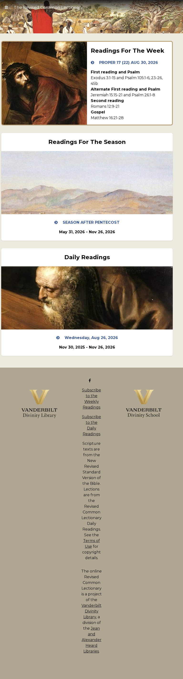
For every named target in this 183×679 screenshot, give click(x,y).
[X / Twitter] (94, 380)
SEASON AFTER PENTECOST (90, 222)
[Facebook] (90, 380)
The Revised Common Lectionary (48, 7)
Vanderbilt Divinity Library (91, 611)
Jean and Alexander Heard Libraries (92, 640)
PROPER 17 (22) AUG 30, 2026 (128, 62)
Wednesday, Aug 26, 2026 (90, 337)
